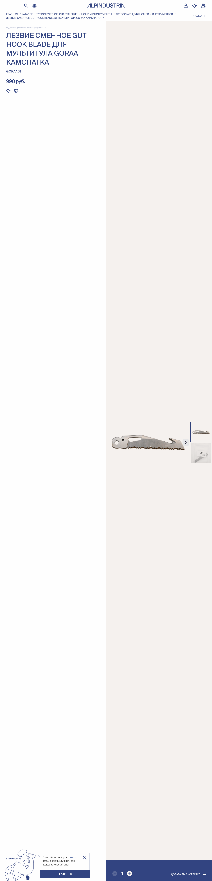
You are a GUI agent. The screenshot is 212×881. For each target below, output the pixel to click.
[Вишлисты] (194, 5)
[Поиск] (26, 5)
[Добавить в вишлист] (8, 90)
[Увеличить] (129, 873)
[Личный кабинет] (186, 5)
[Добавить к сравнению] (16, 90)
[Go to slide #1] (201, 432)
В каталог (199, 16)
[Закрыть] (85, 858)
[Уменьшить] (114, 873)
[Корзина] (203, 5)
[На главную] (106, 5)
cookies (72, 857)
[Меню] (11, 6)
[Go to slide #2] (201, 453)
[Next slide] (186, 442)
